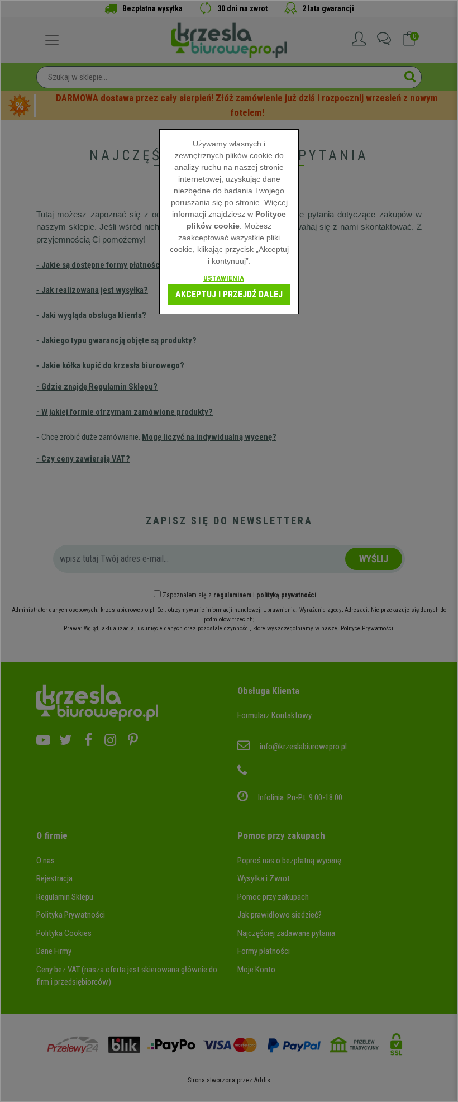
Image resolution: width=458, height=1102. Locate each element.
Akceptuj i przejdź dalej (229, 294)
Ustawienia (223, 278)
